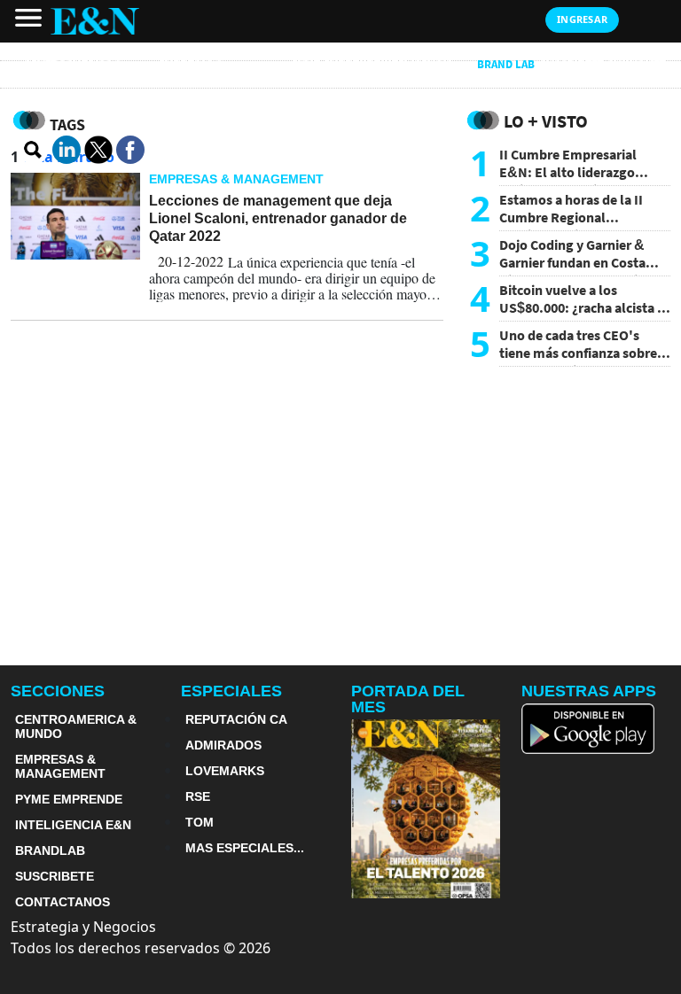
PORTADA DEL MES (408, 699)
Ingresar (582, 19)
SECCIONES (58, 691)
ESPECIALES (231, 691)
